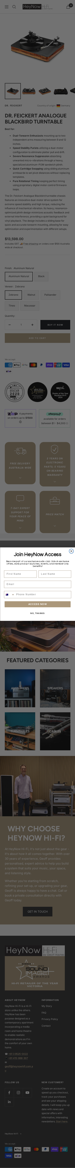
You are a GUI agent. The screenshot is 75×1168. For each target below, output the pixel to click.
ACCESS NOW (37, 604)
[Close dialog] (71, 551)
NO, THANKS (37, 613)
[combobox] (9, 594)
